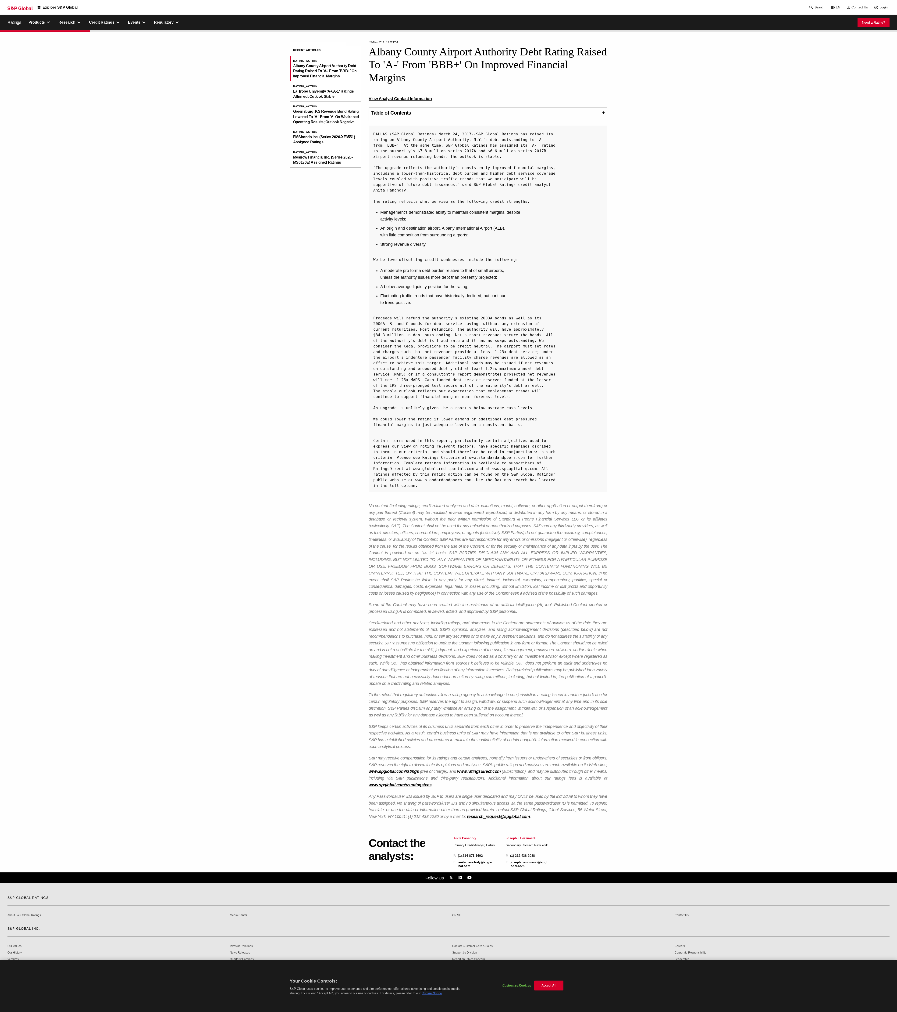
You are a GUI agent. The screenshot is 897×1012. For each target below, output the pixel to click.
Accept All (548, 985)
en (838, 7)
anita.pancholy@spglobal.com (475, 864)
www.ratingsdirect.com (479, 771)
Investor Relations (241, 946)
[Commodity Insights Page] (452, 878)
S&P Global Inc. (23, 928)
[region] (448, 986)
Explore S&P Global (60, 7)
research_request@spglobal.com (498, 816)
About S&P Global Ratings (24, 915)
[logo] (20, 7)
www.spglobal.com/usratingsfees (400, 785)
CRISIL (456, 915)
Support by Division (464, 952)
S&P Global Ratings (28, 898)
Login (883, 7)
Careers (680, 946)
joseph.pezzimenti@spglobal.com (529, 864)
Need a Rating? (873, 22)
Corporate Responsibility (690, 952)
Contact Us (859, 7)
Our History (14, 952)
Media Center (238, 915)
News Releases (240, 952)
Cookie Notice (432, 993)
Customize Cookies (516, 985)
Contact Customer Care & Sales (472, 946)
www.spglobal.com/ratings (394, 771)
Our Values (14, 946)
